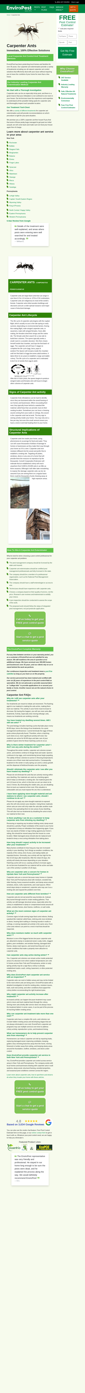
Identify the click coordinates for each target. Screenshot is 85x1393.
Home (8, 15)
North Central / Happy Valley (19, 210)
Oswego (12, 177)
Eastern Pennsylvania (17, 213)
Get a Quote (73, 8)
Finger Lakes (14, 163)
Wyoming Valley (15, 202)
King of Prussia (15, 206)
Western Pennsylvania (17, 217)
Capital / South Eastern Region (20, 199)
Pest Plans (44, 8)
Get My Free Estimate (67, 52)
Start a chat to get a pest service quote (30, 639)
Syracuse (12, 167)
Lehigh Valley (14, 196)
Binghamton (13, 153)
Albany (12, 184)
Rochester (13, 143)
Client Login (75, 2)
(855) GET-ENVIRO (63, 2)
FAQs (52, 7)
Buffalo (12, 146)
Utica (11, 170)
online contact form (39, 1133)
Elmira (11, 159)
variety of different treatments (25, 111)
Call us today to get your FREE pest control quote (30, 621)
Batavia (12, 156)
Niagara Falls (14, 149)
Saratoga (12, 187)
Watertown (13, 174)
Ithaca (11, 180)
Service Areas (59, 8)
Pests (37, 7)
